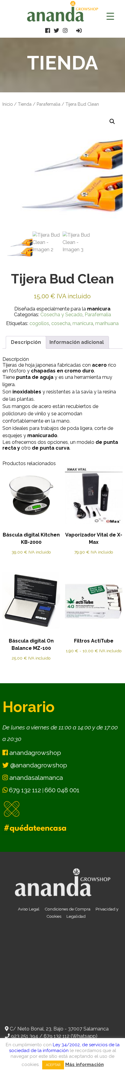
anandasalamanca (35, 777)
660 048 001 (62, 790)
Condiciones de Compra (67, 909)
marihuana (107, 323)
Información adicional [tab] (76, 342)
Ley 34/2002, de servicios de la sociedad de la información (64, 1047)
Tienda (25, 104)
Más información (84, 1064)
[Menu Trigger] (110, 16)
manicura (83, 323)
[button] (112, 121)
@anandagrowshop (38, 765)
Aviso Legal (28, 909)
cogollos (39, 323)
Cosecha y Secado (61, 314)
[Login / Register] (79, 30)
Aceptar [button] (53, 1065)
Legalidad (76, 916)
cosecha (60, 323)
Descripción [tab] (26, 342)
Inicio (7, 104)
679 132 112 (25, 790)
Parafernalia (48, 104)
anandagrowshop (34, 752)
